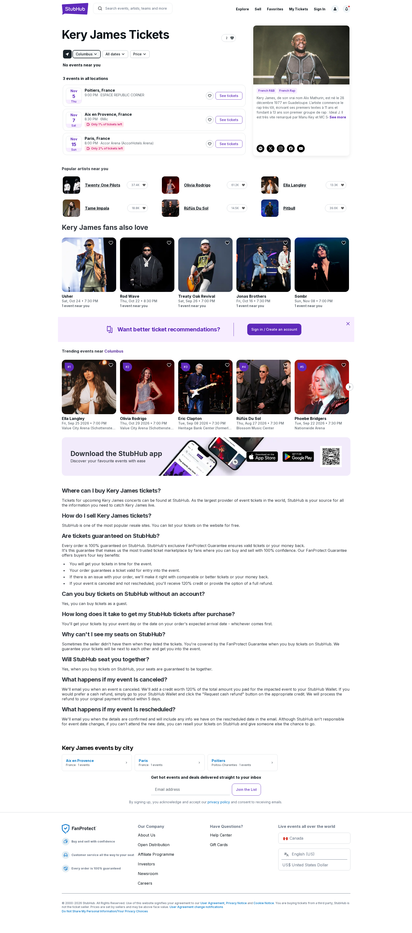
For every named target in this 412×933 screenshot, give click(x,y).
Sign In (319, 9)
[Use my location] (67, 54)
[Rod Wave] (147, 273)
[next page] (349, 387)
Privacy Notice (236, 903)
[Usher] (89, 273)
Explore (242, 9)
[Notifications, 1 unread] (346, 9)
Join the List (246, 789)
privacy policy (219, 802)
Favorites (275, 9)
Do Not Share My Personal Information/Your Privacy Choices (105, 911)
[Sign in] (335, 9)
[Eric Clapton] (205, 395)
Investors (146, 864)
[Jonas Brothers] (264, 273)
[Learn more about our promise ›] (79, 828)
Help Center (221, 835)
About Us (146, 835)
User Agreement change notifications (196, 907)
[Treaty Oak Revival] (205, 273)
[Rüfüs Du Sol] (264, 395)
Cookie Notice (264, 903)
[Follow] (210, 96)
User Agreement (212, 903)
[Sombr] (322, 273)
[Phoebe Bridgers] (322, 395)
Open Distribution (154, 844)
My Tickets (298, 9)
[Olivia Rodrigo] (147, 395)
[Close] (348, 323)
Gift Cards (219, 844)
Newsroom (148, 873)
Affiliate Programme (156, 854)
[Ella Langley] (89, 395)
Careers (145, 883)
